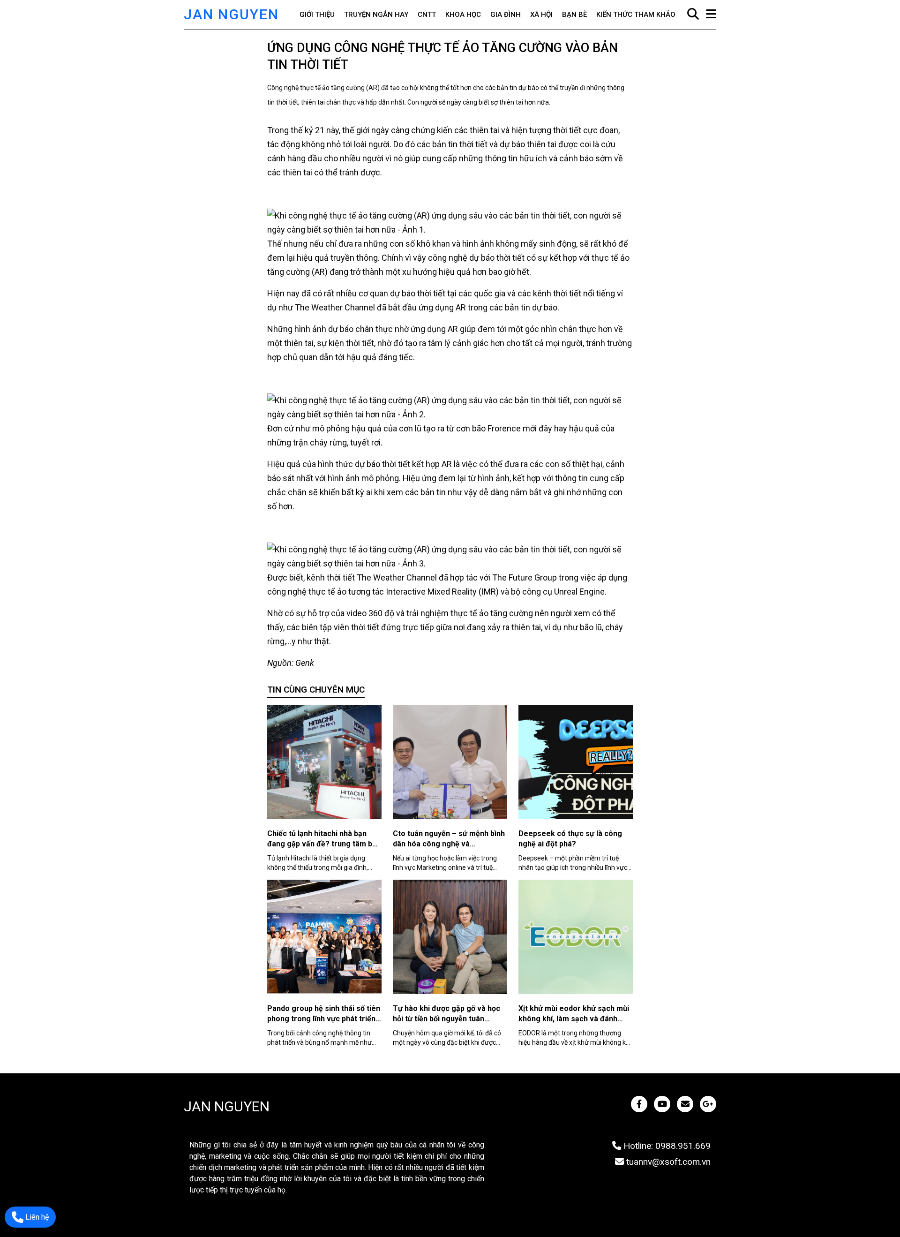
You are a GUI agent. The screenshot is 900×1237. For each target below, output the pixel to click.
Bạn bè (574, 14)
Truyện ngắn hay (376, 14)
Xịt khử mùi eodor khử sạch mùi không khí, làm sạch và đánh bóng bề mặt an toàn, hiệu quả (573, 1018)
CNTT (427, 14)
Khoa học (463, 14)
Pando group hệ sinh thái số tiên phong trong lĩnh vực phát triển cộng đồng (323, 1018)
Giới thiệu (317, 14)
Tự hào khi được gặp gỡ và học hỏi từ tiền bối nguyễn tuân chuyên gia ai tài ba (446, 1018)
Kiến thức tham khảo (635, 14)
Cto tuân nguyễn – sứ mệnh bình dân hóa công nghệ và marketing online (449, 844)
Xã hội (541, 14)
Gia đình (505, 14)
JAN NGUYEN (231, 14)
